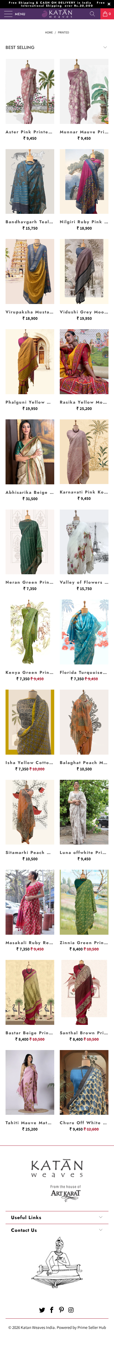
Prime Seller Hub (91, 1327)
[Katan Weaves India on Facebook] (52, 1310)
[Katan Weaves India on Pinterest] (62, 1310)
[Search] (94, 13)
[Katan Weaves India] (57, 13)
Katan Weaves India (38, 1327)
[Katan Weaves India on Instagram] (71, 1310)
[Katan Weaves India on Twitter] (42, 1310)
